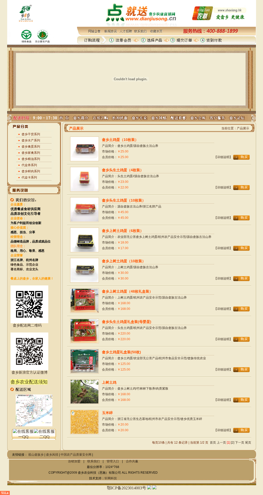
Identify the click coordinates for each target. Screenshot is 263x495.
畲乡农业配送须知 (29, 381)
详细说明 (223, 157)
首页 (213, 442)
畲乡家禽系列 (31, 153)
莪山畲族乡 (36, 454)
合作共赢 (132, 461)
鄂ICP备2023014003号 (126, 488)
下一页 (239, 442)
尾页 (248, 442)
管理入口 (113, 461)
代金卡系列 (29, 177)
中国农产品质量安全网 (76, 454)
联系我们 (93, 461)
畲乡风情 (52, 454)
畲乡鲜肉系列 (31, 171)
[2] (232, 442)
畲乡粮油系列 (31, 159)
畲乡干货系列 (31, 134)
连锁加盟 (74, 461)
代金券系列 (29, 165)
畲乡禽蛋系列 (31, 146)
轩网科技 (111, 478)
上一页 (221, 442)
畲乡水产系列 (31, 140)
